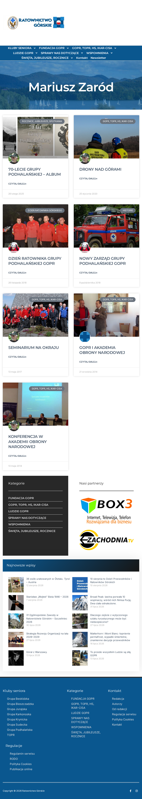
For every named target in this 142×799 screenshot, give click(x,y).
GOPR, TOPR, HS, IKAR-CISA (92, 48)
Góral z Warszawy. (36, 652)
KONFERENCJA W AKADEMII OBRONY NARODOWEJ (27, 441)
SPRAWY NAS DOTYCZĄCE (60, 53)
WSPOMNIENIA (97, 53)
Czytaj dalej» (17, 183)
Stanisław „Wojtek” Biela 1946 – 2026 (47, 596)
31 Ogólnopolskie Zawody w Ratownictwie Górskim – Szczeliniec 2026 (46, 618)
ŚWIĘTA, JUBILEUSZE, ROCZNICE (45, 58)
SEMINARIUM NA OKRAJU (33, 347)
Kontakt (82, 58)
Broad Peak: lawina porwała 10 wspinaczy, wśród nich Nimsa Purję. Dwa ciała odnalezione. (110, 600)
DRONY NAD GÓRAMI (100, 169)
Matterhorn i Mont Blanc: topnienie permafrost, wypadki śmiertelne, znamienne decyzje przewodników (110, 637)
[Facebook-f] (130, 790)
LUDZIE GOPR (23, 53)
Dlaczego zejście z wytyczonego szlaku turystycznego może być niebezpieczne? (109, 618)
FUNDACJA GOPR (52, 48)
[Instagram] (136, 790)
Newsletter (98, 58)
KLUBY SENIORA (19, 48)
